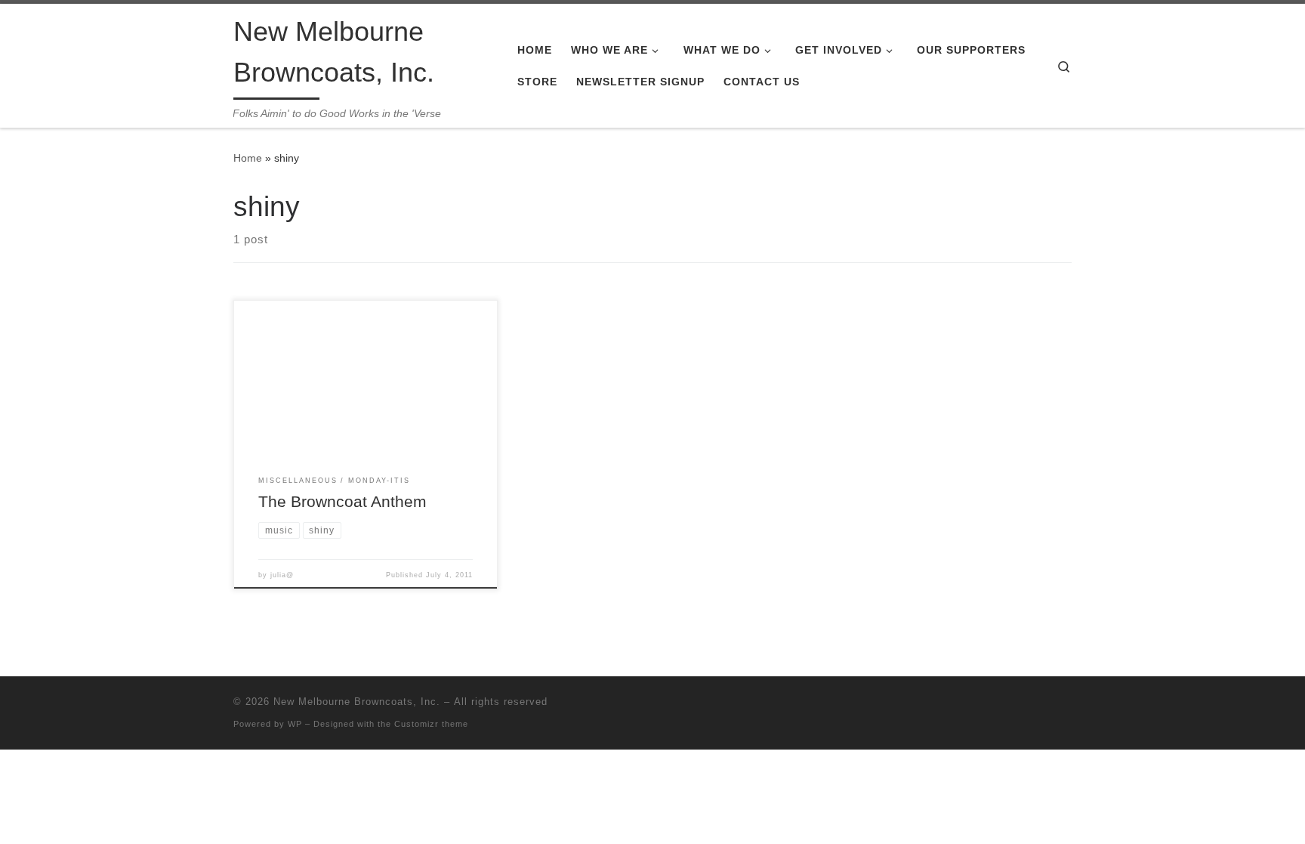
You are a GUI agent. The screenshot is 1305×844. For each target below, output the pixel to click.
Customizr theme (431, 723)
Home (247, 158)
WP (295, 723)
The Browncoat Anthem (342, 502)
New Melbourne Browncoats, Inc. (356, 701)
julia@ (282, 575)
